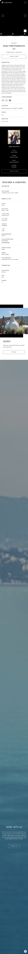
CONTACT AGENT (14, 171)
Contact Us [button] (14, 846)
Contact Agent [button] (14, 56)
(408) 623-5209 (14, 157)
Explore (14, 352)
